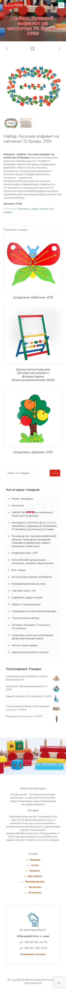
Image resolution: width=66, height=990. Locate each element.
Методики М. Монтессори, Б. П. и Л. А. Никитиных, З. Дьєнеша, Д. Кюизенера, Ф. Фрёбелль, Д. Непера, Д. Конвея (34, 526)
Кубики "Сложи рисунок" (26, 604)
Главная (35, 859)
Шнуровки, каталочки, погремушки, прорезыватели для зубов (33, 637)
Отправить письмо (33, 954)
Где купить (35, 876)
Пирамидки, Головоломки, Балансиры (34, 611)
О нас (35, 865)
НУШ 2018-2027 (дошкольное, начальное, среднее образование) (33, 561)
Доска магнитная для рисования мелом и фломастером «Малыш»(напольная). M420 (33, 375)
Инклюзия (18, 505)
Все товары (19, 570)
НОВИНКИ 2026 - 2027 (25, 553)
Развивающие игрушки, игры (29, 583)
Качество (35, 887)
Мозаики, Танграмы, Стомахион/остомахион (31, 626)
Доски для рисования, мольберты (32, 576)
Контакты (35, 892)
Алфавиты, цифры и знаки (32, 208)
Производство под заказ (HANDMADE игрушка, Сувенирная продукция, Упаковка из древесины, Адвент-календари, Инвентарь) (34, 541)
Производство (35, 881)
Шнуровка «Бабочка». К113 (33, 297)
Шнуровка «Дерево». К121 (33, 452)
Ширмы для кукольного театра (30, 652)
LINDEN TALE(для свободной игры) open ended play (32, 514)
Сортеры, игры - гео (24, 590)
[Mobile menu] (61, 5)
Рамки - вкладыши (22, 498)
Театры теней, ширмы (24, 645)
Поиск (54, 473)
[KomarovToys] (13, 5)
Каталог (35, 870)
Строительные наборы (25, 618)
